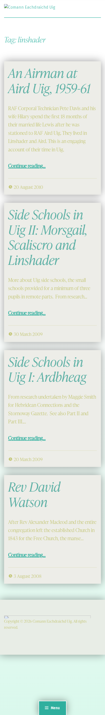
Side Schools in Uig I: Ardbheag (47, 369)
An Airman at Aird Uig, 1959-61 (49, 80)
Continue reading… (27, 165)
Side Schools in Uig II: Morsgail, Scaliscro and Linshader (47, 237)
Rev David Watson (34, 494)
